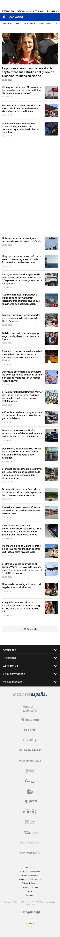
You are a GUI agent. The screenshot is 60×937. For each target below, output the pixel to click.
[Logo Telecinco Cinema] (30, 812)
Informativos (29, 23)
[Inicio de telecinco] (4, 16)
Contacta (30, 895)
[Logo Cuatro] (30, 730)
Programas (9, 657)
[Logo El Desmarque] (30, 750)
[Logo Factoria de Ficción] (30, 760)
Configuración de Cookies (30, 879)
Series (18, 23)
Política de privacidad (30, 875)
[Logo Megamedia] (31, 912)
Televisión (7, 23)
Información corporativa (30, 871)
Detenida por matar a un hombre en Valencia (23, 11)
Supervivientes (45, 23)
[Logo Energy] (30, 781)
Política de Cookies (30, 883)
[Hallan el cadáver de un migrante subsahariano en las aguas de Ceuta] (51, 243)
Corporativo (10, 665)
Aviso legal (30, 867)
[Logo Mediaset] (30, 696)
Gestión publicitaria (30, 887)
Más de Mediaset (13, 681)
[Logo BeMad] (30, 791)
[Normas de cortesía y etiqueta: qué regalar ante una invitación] (51, 589)
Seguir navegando (14, 673)
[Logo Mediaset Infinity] (30, 709)
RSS (30, 891)
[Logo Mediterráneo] (30, 853)
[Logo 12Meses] (30, 822)
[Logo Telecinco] (30, 719)
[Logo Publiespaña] (30, 842)
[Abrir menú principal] (55, 16)
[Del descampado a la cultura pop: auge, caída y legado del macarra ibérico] (51, 338)
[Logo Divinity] (30, 740)
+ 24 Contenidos (30, 629)
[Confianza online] (30, 926)
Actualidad (16, 17)
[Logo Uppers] (30, 801)
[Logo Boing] (30, 771)
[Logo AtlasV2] (30, 832)
